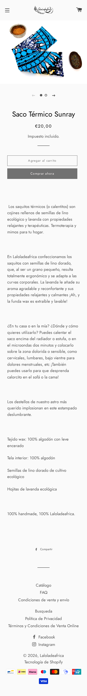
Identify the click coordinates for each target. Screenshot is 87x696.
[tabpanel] (43, 51)
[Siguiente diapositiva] (53, 95)
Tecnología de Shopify (43, 662)
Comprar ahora (42, 173)
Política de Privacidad (43, 618)
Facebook (46, 637)
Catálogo (43, 585)
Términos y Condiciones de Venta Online (43, 626)
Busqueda (43, 611)
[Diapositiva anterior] (33, 95)
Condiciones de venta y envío (43, 600)
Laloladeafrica (52, 655)
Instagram (46, 644)
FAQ (43, 592)
